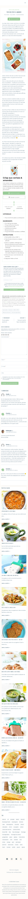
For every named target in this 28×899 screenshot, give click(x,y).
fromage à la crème (16, 834)
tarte (21, 844)
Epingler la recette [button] (14, 197)
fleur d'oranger (16, 832)
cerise (10, 309)
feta (10, 832)
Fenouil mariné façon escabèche (21, 320)
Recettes (17, 9)
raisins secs (10, 844)
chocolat (17, 824)
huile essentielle (16, 312)
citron (10, 827)
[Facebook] (7, 859)
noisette (16, 839)
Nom (3, 359)
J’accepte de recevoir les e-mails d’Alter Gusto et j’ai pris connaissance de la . (14, 285)
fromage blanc (5, 834)
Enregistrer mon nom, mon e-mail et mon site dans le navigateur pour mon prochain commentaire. (14, 378)
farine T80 (16, 309)
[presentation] (14, 500)
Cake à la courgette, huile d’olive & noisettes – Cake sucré (12, 639)
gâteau (15, 837)
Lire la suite (6, 519)
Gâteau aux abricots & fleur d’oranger (8, 511)
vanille (13, 847)
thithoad (8, 430)
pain (13, 842)
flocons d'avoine (7, 312)
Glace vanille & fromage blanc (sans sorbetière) (10, 575)
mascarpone (5, 839)
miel (11, 839)
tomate (8, 847)
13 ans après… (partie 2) (6, 320)
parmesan (18, 842)
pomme (4, 844)
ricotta (16, 844)
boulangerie (15, 822)
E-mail (4, 366)
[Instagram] (11, 859)
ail (8, 819)
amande (5, 309)
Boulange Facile (6, 822)
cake (3, 824)
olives (3, 842)
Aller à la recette (14, 19)
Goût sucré (11, 9)
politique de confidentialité (15, 286)
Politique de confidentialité (14, 872)
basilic (17, 819)
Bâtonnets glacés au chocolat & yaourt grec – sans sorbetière (12, 738)
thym (3, 847)
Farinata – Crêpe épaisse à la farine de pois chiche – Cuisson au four (14, 802)
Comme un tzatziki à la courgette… (8, 543)
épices (23, 847)
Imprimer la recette (15, 193)
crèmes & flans (16, 829)
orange (8, 842)
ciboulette (4, 827)
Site (3, 373)
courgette (16, 827)
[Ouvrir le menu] (25, 3)
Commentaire (5, 337)
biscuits (22, 819)
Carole (8, 413)
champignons (9, 824)
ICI (6, 302)
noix (21, 839)
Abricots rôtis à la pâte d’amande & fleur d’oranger (11, 671)
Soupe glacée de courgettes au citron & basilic (10, 704)
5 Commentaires (20, 14)
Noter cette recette (6, 332)
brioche (21, 822)
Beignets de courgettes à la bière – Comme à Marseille (11, 770)
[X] (20, 859)
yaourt (18, 847)
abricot (4, 819)
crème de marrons (6, 829)
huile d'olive (22, 837)
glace (11, 837)
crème (21, 827)
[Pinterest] (16, 859)
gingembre (5, 837)
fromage (23, 832)
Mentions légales (14, 870)
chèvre (22, 824)
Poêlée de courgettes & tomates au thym (8, 607)
